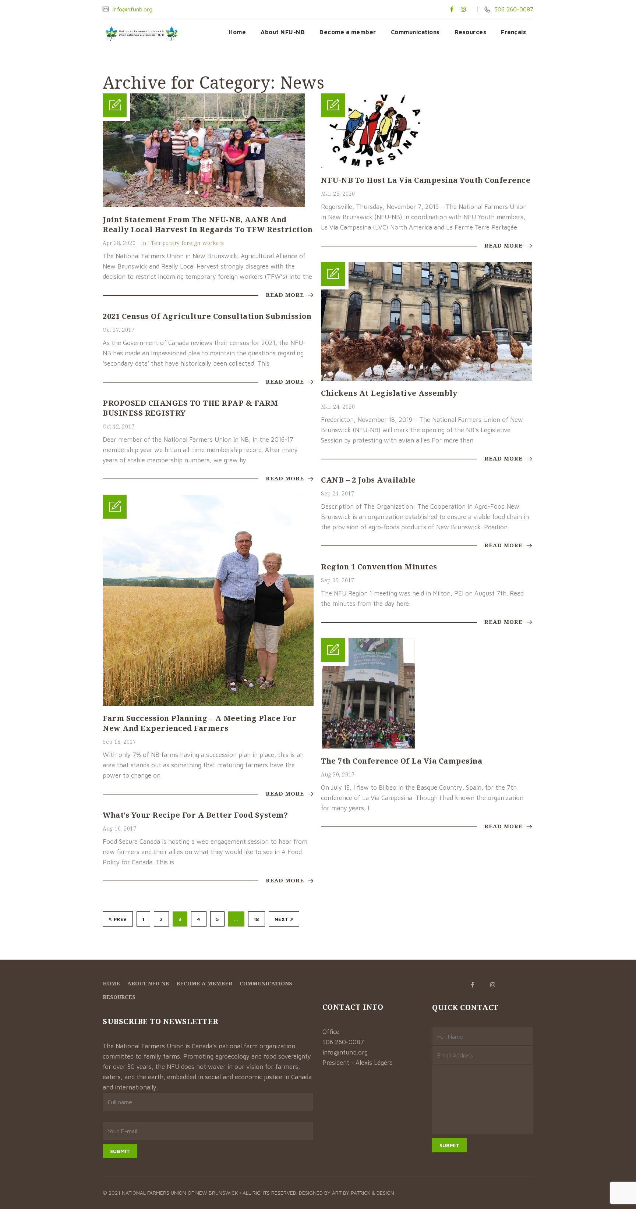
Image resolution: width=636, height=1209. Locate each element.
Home (237, 32)
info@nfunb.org (131, 9)
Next (282, 919)
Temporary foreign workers (187, 242)
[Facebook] (451, 9)
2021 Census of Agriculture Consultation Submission (207, 316)
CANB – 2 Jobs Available (368, 480)
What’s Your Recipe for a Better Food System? (195, 815)
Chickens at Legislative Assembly (389, 393)
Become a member (347, 32)
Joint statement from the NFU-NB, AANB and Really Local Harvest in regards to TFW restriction (207, 224)
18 (256, 919)
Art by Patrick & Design (363, 1193)
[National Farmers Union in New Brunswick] (141, 33)
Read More (286, 294)
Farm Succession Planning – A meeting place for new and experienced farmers (199, 723)
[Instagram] (463, 9)
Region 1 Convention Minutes (379, 567)
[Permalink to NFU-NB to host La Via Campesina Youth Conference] (376, 165)
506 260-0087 (512, 9)
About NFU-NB (283, 32)
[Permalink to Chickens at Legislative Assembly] (426, 378)
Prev (120, 919)
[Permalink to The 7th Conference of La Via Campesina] (368, 746)
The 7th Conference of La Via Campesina (401, 761)
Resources (471, 32)
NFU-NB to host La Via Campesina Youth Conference (425, 180)
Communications (415, 32)
